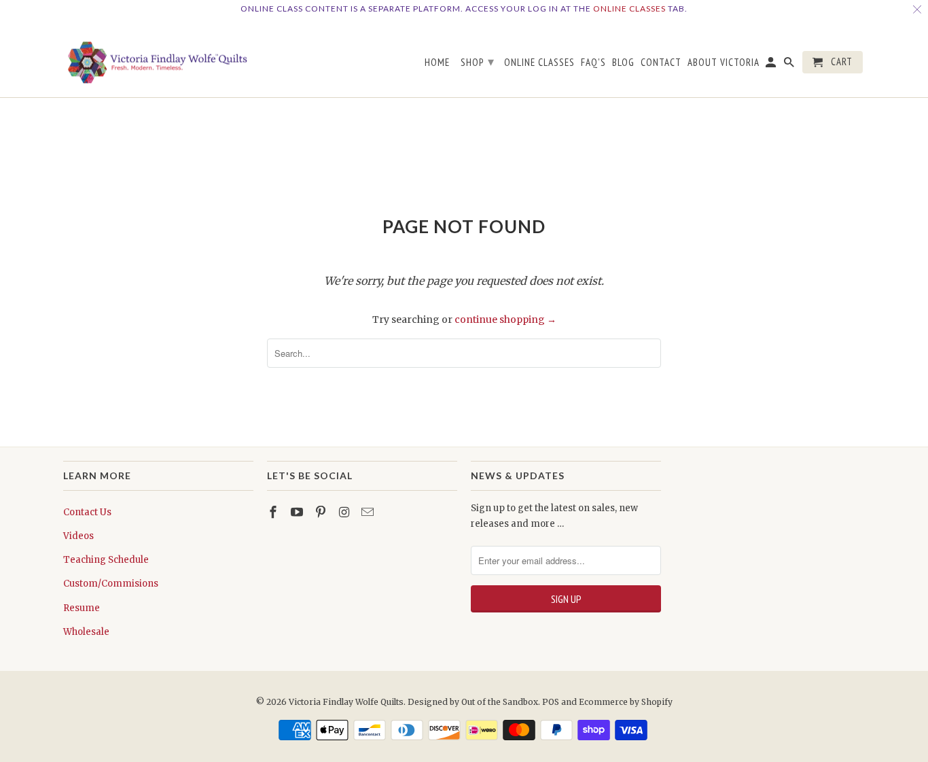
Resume (81, 608)
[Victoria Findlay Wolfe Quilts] (158, 58)
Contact (661, 62)
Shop (478, 61)
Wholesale (86, 632)
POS (550, 702)
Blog (623, 62)
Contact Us (87, 512)
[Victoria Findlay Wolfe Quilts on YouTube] (298, 512)
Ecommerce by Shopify (626, 702)
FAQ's (593, 62)
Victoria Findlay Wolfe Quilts (346, 702)
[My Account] (772, 64)
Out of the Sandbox (499, 702)
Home (437, 62)
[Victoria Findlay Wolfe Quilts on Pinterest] (322, 512)
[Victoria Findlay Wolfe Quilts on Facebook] (274, 512)
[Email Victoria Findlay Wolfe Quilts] (368, 512)
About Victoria (724, 62)
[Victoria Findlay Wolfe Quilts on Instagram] (345, 512)
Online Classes (629, 8)
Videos (78, 536)
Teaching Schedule (106, 560)
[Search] (790, 64)
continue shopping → (505, 319)
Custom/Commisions (110, 583)
